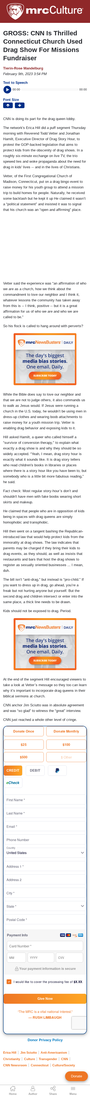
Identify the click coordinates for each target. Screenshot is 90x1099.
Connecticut (40, 1065)
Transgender (48, 1059)
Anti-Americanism (54, 1052)
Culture (29, 1059)
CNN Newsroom (15, 1065)
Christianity (11, 1059)
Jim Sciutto (28, 1052)
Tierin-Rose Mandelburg (23, 68)
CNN (64, 1059)
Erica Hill (9, 1052)
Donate (76, 1076)
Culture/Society (63, 1065)
